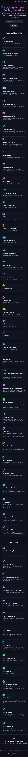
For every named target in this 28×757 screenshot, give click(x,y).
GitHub (25, 1)
